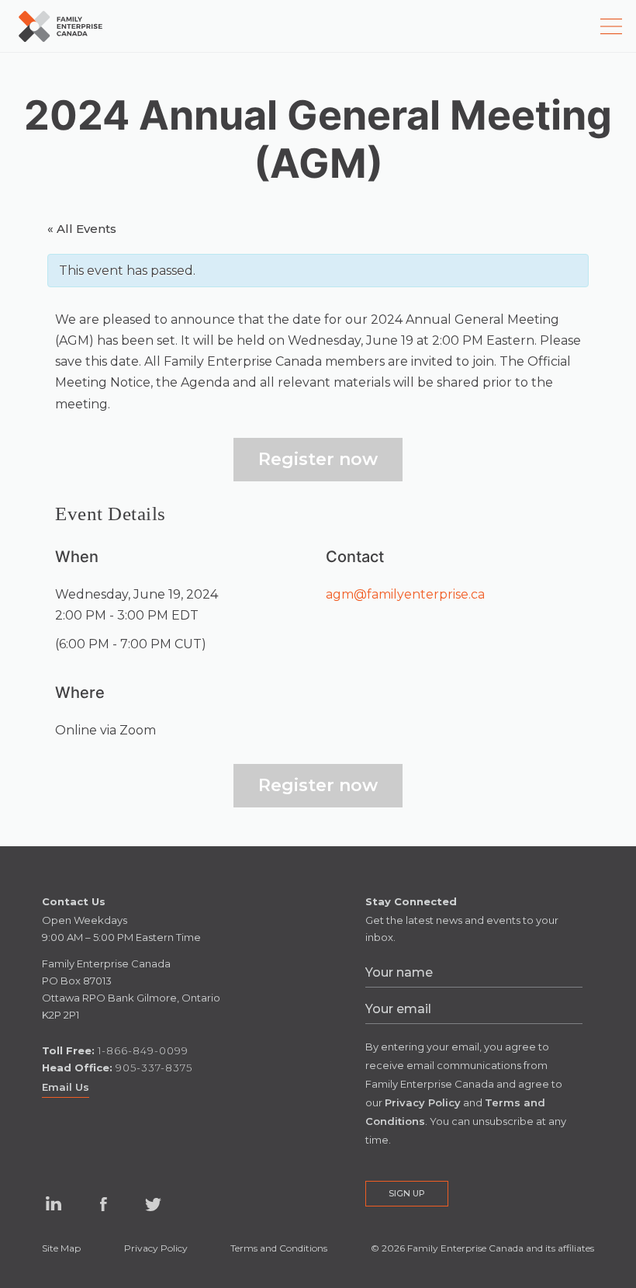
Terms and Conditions (278, 1248)
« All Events (81, 228)
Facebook (103, 1204)
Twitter (152, 1204)
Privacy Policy (156, 1248)
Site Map (61, 1248)
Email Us (65, 1087)
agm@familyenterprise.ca (405, 594)
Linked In (53, 1215)
